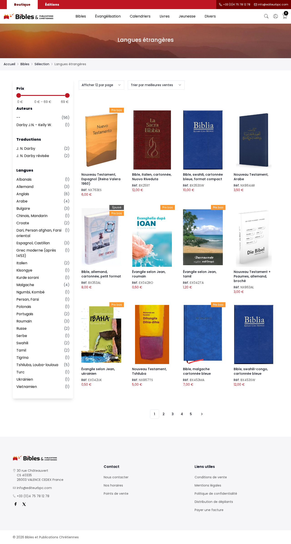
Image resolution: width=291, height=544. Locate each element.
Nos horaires (113, 485)
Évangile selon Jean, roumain (149, 274)
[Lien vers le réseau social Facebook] (15, 504)
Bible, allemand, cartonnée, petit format (101, 274)
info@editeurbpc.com (273, 4)
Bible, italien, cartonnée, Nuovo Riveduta (151, 176)
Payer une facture (209, 510)
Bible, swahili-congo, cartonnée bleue (251, 371)
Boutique (22, 4)
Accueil (9, 64)
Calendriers (140, 16)
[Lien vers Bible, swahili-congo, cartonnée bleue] (254, 334)
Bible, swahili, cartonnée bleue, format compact (203, 176)
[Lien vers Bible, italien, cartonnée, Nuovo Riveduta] (152, 140)
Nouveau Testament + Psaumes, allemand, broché (252, 276)
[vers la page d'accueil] (54, 458)
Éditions (52, 4)
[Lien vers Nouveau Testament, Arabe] (254, 140)
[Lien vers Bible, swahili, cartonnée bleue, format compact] (203, 140)
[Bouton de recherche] (266, 16)
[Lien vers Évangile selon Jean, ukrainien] (101, 334)
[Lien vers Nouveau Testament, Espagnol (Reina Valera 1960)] (101, 140)
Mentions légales (208, 485)
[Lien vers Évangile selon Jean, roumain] (152, 237)
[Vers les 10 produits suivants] (201, 414)
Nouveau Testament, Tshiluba (149, 371)
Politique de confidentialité (216, 493)
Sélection (42, 64)
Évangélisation (108, 16)
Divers (210, 16)
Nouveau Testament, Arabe (251, 176)
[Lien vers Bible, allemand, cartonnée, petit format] (101, 237)
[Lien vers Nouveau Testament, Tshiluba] (152, 334)
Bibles (80, 16)
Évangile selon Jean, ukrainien (98, 371)
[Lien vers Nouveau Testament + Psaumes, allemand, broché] (254, 237)
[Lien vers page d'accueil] (37, 16)
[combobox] (101, 85)
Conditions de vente (211, 477)
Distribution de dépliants (214, 501)
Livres (165, 16)
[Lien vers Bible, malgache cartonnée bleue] (203, 334)
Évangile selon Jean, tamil (199, 274)
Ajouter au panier (101, 136)
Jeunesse (187, 16)
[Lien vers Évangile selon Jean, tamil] (203, 237)
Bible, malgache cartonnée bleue (197, 371)
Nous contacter (116, 477)
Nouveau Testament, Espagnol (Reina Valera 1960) (100, 179)
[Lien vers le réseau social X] (24, 504)
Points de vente (116, 493)
